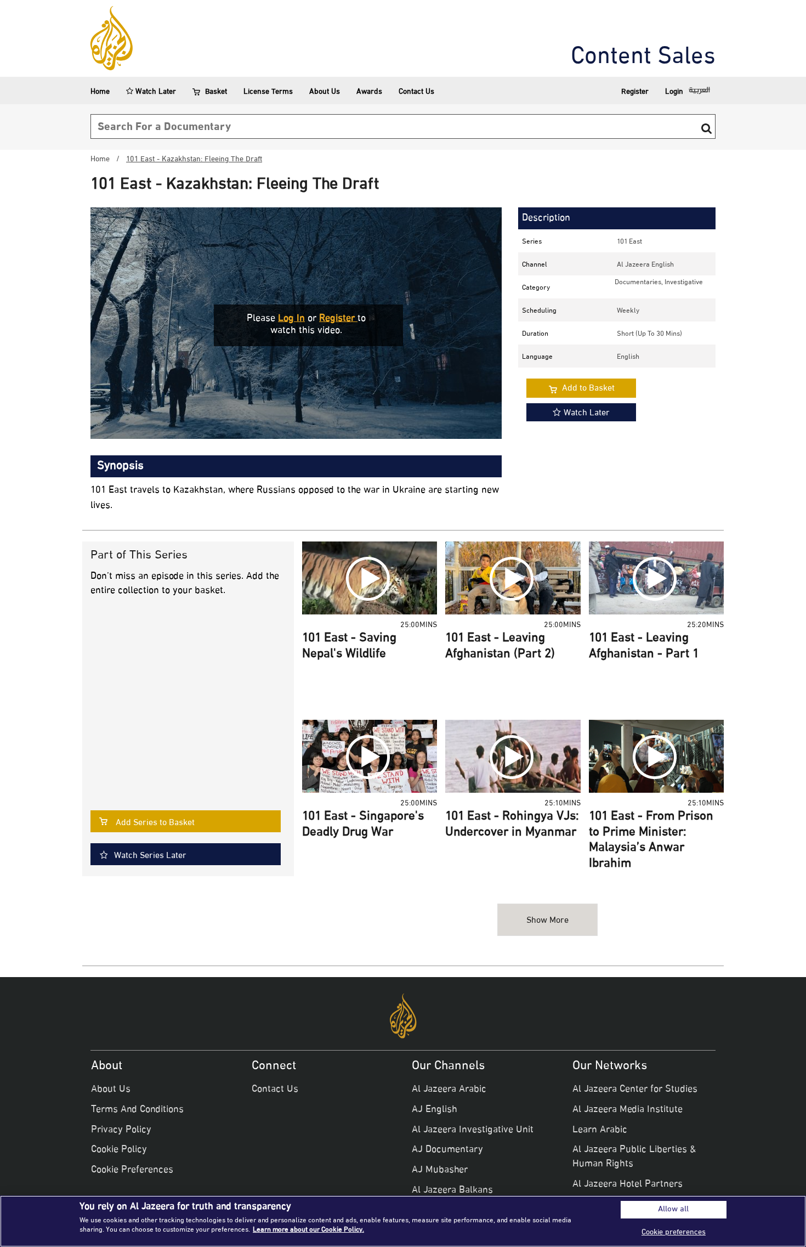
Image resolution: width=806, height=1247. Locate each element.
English (628, 357)
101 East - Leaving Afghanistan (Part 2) (500, 646)
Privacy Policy (121, 1130)
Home (100, 92)
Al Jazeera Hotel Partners (627, 1184)
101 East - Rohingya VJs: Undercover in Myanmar (512, 824)
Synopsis (120, 466)
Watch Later (154, 92)
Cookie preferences (674, 1232)
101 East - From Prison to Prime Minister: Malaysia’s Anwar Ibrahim (651, 840)
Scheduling (539, 311)
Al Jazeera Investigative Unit (472, 1130)
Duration (535, 334)
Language (537, 357)
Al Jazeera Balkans (452, 1190)
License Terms (268, 92)
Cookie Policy (119, 1150)
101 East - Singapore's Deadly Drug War (363, 824)
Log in (291, 319)
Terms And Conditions (137, 1110)
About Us (324, 92)
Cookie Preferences (132, 1170)
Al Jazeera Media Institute (627, 1110)
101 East (629, 242)
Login (674, 92)
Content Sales (643, 57)
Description (546, 218)
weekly (628, 311)
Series (532, 242)
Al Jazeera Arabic (449, 1089)
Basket (216, 92)
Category (536, 288)
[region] (403, 1221)
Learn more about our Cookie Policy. (308, 1230)
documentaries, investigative (659, 283)
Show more (547, 920)
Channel (534, 265)
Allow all (673, 1209)
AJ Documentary (447, 1150)
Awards (369, 92)
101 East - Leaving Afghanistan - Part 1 (644, 646)
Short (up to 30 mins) (649, 334)
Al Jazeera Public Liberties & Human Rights (634, 1157)
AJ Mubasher (440, 1170)
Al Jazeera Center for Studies (634, 1089)
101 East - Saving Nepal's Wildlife (349, 646)
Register (635, 92)
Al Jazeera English (645, 265)
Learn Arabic (599, 1130)
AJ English (434, 1110)
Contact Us (416, 92)
